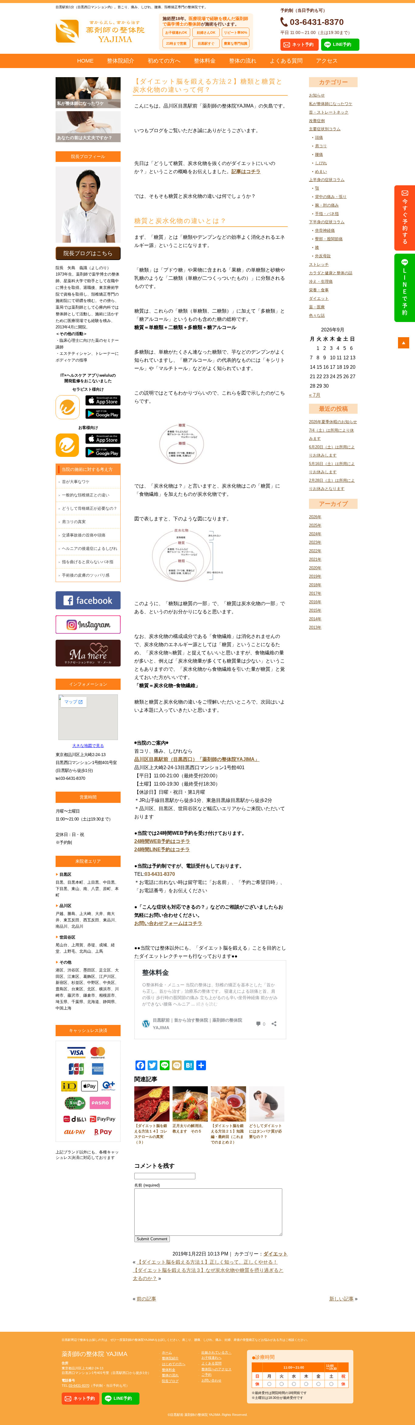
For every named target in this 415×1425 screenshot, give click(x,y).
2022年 (315, 551)
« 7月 (315, 395)
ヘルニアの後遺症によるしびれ (89, 548)
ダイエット (319, 298)
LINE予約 (342, 44)
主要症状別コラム (325, 129)
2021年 (315, 559)
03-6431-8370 (160, 874)
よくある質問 (286, 61)
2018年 (315, 585)
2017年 (315, 593)
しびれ (321, 163)
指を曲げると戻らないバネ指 (87, 562)
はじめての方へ (173, 1364)
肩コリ (321, 146)
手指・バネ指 (327, 213)
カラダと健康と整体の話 (330, 273)
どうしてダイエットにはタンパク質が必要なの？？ (265, 1131)
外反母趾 (323, 256)
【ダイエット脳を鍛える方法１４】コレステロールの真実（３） (150, 1134)
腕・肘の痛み (327, 205)
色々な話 (317, 315)
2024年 (315, 534)
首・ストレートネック (328, 112)
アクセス (327, 61)
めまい (321, 171)
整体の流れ (242, 61)
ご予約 (206, 1374)
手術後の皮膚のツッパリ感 (85, 575)
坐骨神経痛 (325, 230)
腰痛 (319, 154)
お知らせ (317, 95)
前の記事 (146, 1298)
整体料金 (205, 61)
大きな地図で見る (88, 745)
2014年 (315, 619)
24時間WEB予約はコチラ (162, 841)
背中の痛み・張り (331, 196)
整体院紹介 (120, 61)
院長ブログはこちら (88, 253)
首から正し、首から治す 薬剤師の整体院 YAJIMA (101, 30)
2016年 (315, 602)
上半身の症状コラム (327, 179)
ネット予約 (303, 44)
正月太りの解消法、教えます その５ (189, 1128)
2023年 (315, 542)
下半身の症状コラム (327, 222)
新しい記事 (341, 1298)
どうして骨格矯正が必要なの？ (89, 508)
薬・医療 (317, 307)
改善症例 (317, 120)
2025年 (315, 525)
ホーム (167, 1352)
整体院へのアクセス (216, 1369)
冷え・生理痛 (321, 281)
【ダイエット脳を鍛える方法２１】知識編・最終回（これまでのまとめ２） (227, 1134)
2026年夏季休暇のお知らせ (333, 422)
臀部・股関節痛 (329, 239)
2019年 (315, 576)
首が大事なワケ (76, 481)
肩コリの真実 (74, 521)
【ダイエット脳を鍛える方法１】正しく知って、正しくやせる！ (207, 1262)
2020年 (315, 568)
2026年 (315, 517)
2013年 (315, 627)
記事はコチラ (246, 171)
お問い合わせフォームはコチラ (168, 923)
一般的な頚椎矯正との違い (85, 495)
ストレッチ (319, 264)
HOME (85, 61)
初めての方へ (164, 61)
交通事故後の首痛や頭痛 (83, 535)
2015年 (315, 610)
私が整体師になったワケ (330, 103)
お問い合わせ (211, 1380)
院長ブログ (170, 1381)
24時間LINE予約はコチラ (162, 849)
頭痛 (319, 137)
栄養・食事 (319, 290)
